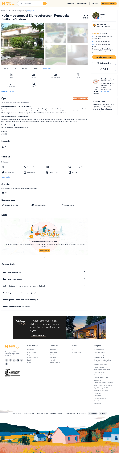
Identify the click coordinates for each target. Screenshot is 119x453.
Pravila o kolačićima (56, 413)
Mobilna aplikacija (32, 357)
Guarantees (97, 380)
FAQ (73, 349)
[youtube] (6, 363)
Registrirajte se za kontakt (104, 57)
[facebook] (6, 360)
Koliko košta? (70, 3)
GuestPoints (53, 355)
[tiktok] (14, 360)
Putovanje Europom (99, 352)
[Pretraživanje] (45, 3)
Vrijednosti (53, 349)
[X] (21, 360)
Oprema (25, 68)
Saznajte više (105, 91)
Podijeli (105, 69)
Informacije (30, 349)
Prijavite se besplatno (108, 3)
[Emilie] (96, 16)
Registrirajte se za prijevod (80, 98)
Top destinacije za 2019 (101, 367)
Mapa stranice (81, 413)
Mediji (29, 362)
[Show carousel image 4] (77, 55)
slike (6, 68)
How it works (98, 393)
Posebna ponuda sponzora (102, 369)
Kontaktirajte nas (76, 352)
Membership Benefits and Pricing (104, 382)
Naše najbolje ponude (100, 364)
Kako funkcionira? (82, 3)
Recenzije (47, 68)
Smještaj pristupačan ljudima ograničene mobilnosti (102, 361)
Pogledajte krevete (7, 91)
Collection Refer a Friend (101, 377)
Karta (36, 68)
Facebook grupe (99, 357)
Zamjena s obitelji (99, 349)
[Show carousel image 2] (77, 33)
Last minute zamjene (100, 355)
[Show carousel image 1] (55, 33)
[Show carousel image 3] (55, 55)
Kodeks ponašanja (29, 413)
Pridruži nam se (31, 352)
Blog (28, 355)
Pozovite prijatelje (55, 362)
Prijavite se (95, 3)
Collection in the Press (100, 375)
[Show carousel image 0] (22, 44)
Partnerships (97, 403)
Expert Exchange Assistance (102, 388)
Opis (15, 68)
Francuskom (25, 102)
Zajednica (30, 360)
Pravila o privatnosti (42, 413)
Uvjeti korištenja (16, 413)
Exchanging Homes (99, 372)
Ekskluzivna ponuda (100, 398)
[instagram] (10, 360)
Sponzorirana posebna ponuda (103, 385)
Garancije (52, 360)
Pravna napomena (69, 413)
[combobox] (32, 3)
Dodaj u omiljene (105, 63)
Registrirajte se (44, 250)
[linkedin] (17, 360)
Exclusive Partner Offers (101, 390)
